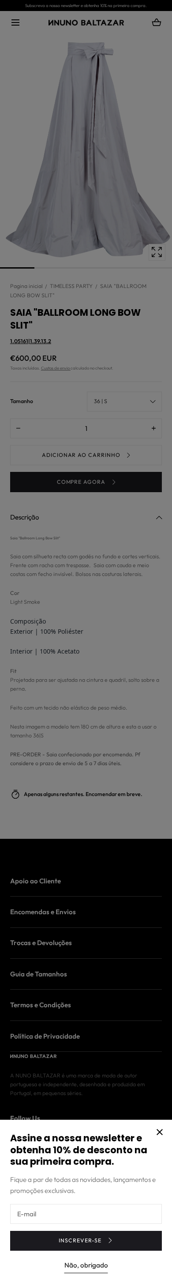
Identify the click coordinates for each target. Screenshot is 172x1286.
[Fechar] (86, 643)
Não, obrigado (86, 1265)
